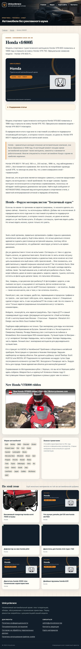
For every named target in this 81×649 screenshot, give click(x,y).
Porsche (15, 459)
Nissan (28, 456)
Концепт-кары (9, 448)
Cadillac (23, 471)
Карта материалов (50, 630)
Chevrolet (26, 444)
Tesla (6, 463)
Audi (6, 444)
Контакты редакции (51, 627)
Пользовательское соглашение (15, 627)
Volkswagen (21, 463)
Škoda (29, 459)
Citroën (34, 444)
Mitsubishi (20, 456)
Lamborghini (16, 452)
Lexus (7, 467)
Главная (43, 5)
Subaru (13, 467)
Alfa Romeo (31, 471)
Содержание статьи (18, 107)
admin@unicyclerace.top (52, 623)
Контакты (74, 5)
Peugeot (7, 459)
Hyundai (7, 452)
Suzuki (20, 467)
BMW (19, 444)
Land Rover (8, 471)
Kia (34, 463)
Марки (52, 5)
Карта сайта (62, 5)
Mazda (24, 452)
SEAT (6, 475)
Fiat (18, 448)
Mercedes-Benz (10, 456)
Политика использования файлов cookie (18, 637)
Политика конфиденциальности (15, 623)
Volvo (28, 463)
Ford (23, 448)
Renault (22, 459)
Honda (12, 30)
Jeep (26, 467)
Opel (33, 456)
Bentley (13, 444)
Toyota (13, 463)
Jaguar (16, 471)
